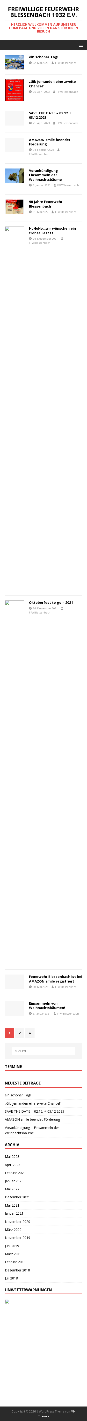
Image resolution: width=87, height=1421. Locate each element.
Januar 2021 (14, 1213)
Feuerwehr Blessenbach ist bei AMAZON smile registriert (55, 978)
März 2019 (13, 1254)
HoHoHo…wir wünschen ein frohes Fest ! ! (52, 230)
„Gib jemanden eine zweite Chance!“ (52, 83)
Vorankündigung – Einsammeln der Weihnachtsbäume (45, 175)
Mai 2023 (12, 1156)
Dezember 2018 (17, 1270)
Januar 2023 (14, 1181)
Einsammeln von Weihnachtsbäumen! (47, 1005)
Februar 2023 (15, 1172)
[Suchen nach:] (43, 1051)
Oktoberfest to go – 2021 (51, 602)
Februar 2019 (15, 1262)
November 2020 (17, 1221)
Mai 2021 (12, 1205)
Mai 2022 (12, 1189)
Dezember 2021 (17, 1197)
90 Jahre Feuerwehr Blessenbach (45, 203)
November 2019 (17, 1237)
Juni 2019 (12, 1246)
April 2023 (12, 1164)
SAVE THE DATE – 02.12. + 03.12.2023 (50, 115)
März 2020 (13, 1229)
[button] (80, 44)
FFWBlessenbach (66, 63)
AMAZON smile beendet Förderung (50, 141)
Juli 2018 (11, 1278)
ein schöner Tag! (43, 57)
